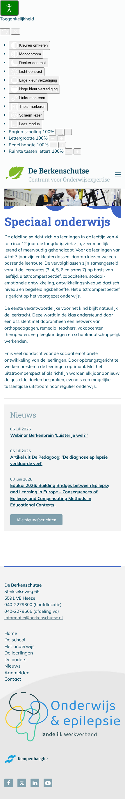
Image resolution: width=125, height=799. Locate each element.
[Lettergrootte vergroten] (61, 138)
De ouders (15, 659)
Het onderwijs (19, 646)
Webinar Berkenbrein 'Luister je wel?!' (49, 435)
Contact (12, 679)
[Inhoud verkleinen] (59, 132)
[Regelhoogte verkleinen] (53, 145)
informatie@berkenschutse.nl (33, 617)
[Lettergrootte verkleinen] (52, 138)
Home (10, 633)
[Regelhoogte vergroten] (62, 145)
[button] (118, 174)
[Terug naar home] (59, 174)
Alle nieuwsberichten (36, 519)
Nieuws (12, 666)
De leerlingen (18, 653)
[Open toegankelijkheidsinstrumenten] (9, 8)
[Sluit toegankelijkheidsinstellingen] (15, 32)
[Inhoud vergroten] (68, 132)
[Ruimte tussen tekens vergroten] (77, 151)
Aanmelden (16, 672)
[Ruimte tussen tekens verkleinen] (68, 151)
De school (14, 640)
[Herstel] (5, 31)
